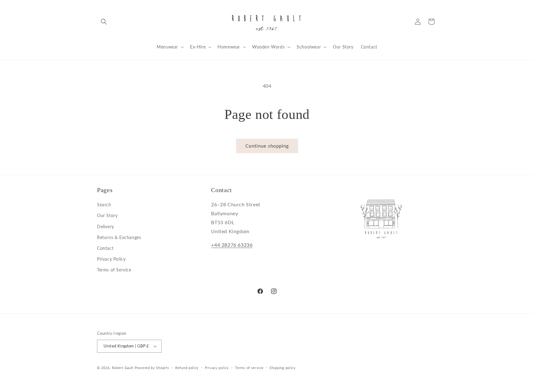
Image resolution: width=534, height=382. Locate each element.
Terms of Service (114, 269)
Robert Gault (123, 368)
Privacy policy (217, 368)
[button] (104, 21)
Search (104, 204)
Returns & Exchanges (119, 237)
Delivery (105, 226)
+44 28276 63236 (231, 245)
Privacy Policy (111, 259)
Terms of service (249, 368)
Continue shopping (267, 146)
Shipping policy (282, 368)
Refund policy (187, 368)
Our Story (107, 215)
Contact (105, 248)
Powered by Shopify (152, 368)
